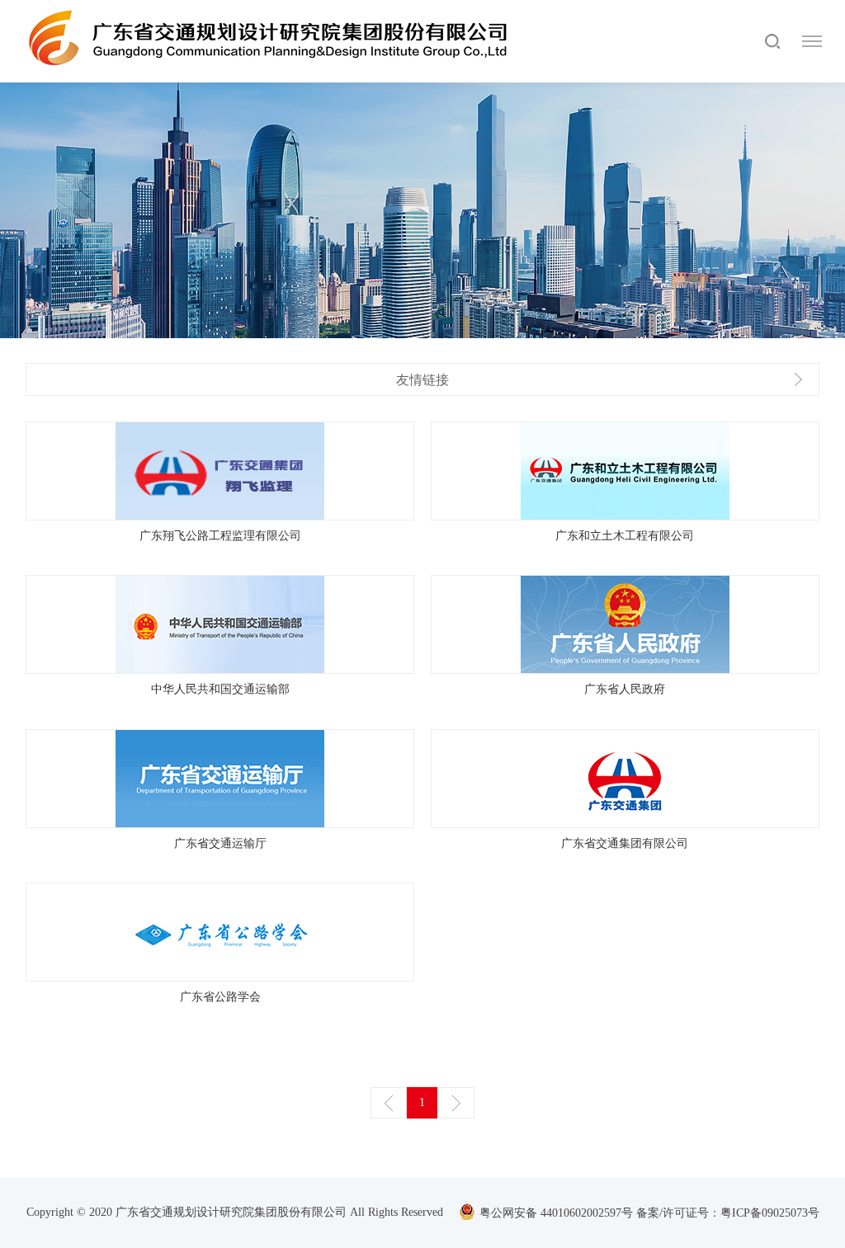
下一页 (456, 1102)
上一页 (389, 1102)
